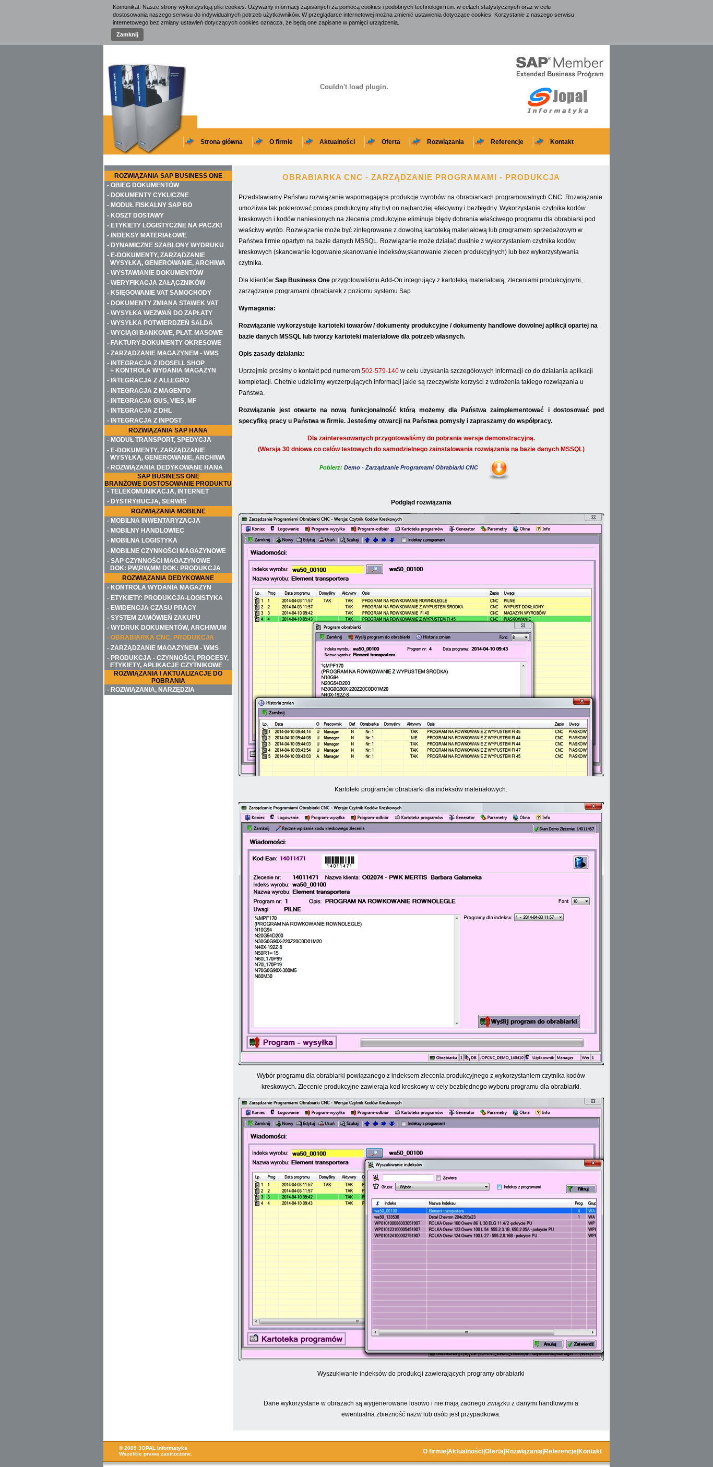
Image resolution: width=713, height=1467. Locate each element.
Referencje (507, 142)
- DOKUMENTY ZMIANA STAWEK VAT (162, 303)
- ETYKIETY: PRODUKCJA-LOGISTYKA (165, 598)
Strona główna (221, 142)
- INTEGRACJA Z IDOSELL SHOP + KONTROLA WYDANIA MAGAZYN (161, 366)
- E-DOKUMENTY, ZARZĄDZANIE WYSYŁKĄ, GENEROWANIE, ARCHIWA (166, 258)
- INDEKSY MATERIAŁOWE (147, 235)
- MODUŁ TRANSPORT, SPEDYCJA (159, 439)
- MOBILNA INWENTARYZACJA (153, 520)
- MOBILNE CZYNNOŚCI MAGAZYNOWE (166, 551)
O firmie (281, 142)
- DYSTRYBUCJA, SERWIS (146, 501)
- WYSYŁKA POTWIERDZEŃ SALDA (160, 323)
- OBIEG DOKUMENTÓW (143, 185)
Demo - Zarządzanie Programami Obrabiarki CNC (398, 467)
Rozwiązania (445, 142)
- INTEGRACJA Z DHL (139, 410)
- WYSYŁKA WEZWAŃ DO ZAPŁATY (159, 313)
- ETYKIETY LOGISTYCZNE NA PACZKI (164, 225)
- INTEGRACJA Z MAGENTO (149, 390)
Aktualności (337, 142)
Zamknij (127, 34)
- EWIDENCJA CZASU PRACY (151, 607)
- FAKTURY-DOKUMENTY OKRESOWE (164, 342)
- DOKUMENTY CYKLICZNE (148, 195)
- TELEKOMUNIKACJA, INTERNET (158, 491)
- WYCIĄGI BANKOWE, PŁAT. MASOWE (165, 332)
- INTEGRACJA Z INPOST (144, 420)
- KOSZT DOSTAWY (135, 215)
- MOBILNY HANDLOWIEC (145, 530)
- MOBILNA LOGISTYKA (142, 540)
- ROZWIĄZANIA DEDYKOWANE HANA (165, 467)
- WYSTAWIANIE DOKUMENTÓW (155, 272)
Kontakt (562, 142)
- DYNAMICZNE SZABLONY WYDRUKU (165, 245)
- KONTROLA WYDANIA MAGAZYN (159, 587)
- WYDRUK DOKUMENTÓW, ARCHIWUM (167, 627)
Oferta (391, 142)
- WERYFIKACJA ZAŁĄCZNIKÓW (156, 282)
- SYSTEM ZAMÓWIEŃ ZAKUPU (153, 617)
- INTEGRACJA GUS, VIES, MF (151, 400)
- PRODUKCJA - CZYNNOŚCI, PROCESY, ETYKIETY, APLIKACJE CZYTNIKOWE (168, 661)
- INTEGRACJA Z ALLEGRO (148, 380)
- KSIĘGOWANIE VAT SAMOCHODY (159, 292)
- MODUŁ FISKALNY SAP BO (149, 205)
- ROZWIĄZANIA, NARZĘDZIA (151, 689)
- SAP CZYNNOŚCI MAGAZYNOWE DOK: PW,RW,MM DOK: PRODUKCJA (164, 564)
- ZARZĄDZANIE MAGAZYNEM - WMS (163, 353)
